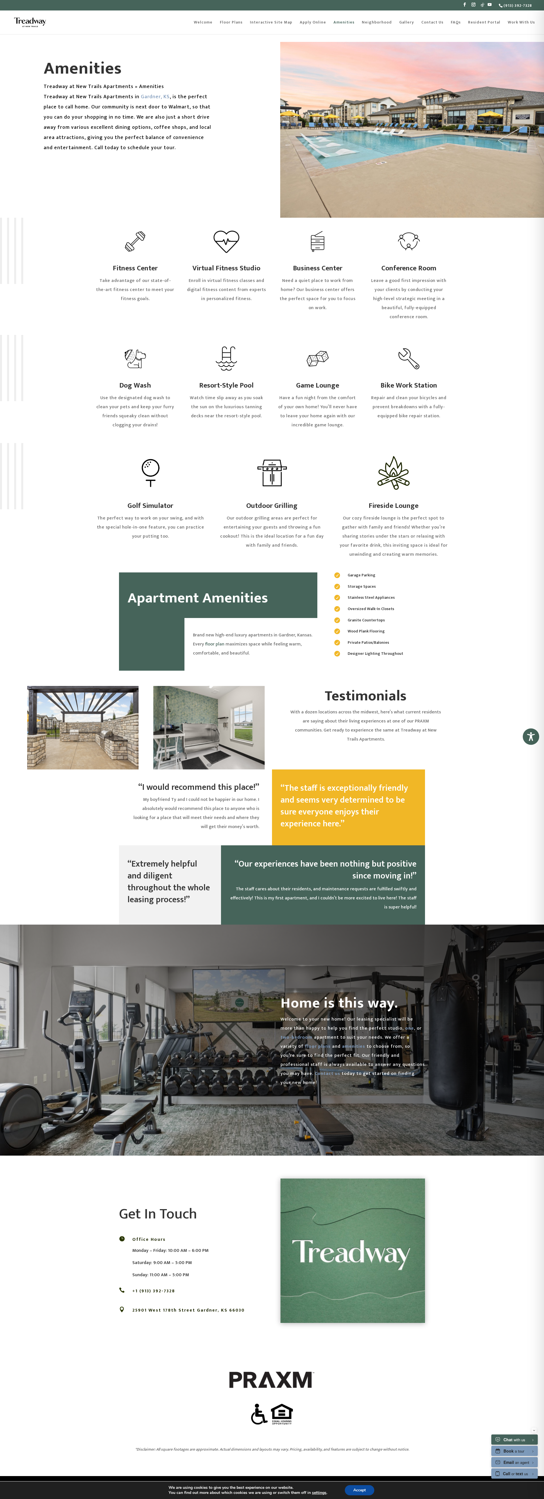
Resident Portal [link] (484, 22)
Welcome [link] (203, 22)
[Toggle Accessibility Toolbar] (531, 736)
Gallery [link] (406, 22)
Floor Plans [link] (231, 22)
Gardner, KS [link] (155, 97)
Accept (359, 1490)
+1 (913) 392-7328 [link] (153, 1291)
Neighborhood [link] (377, 22)
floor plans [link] (318, 1046)
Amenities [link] (343, 22)
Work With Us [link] (521, 22)
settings (319, 1492)
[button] (465, 6)
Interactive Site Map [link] (271, 22)
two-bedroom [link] (296, 1037)
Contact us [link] (327, 1073)
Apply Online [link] (313, 22)
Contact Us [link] (432, 22)
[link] (517, 5)
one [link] (409, 1028)
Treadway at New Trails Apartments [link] (88, 86)
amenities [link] (353, 1046)
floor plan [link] (214, 644)
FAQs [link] (456, 22)
